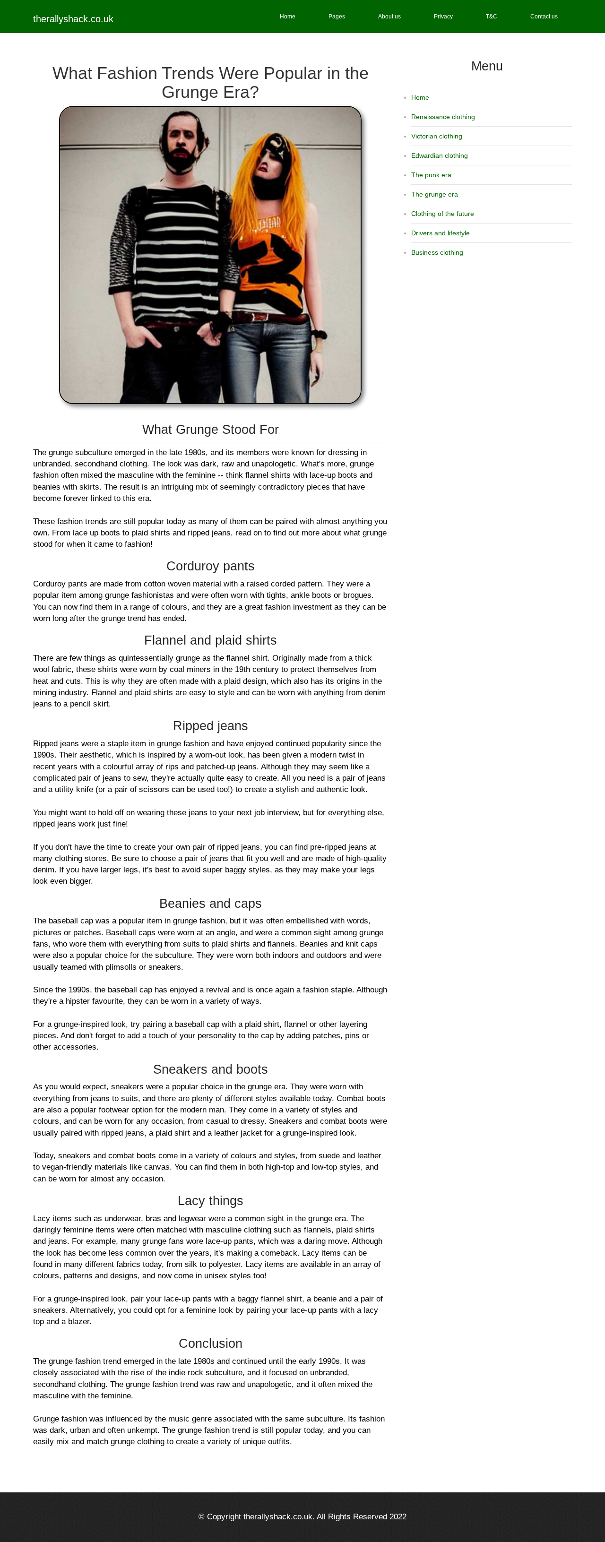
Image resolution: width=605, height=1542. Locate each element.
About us (389, 16)
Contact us (544, 16)
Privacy (443, 16)
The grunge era (434, 194)
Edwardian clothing (439, 155)
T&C (491, 16)
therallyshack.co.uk (73, 19)
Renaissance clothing (443, 117)
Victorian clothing (436, 136)
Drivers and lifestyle (440, 233)
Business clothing (437, 252)
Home (287, 16)
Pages (336, 16)
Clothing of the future (442, 213)
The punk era (431, 175)
